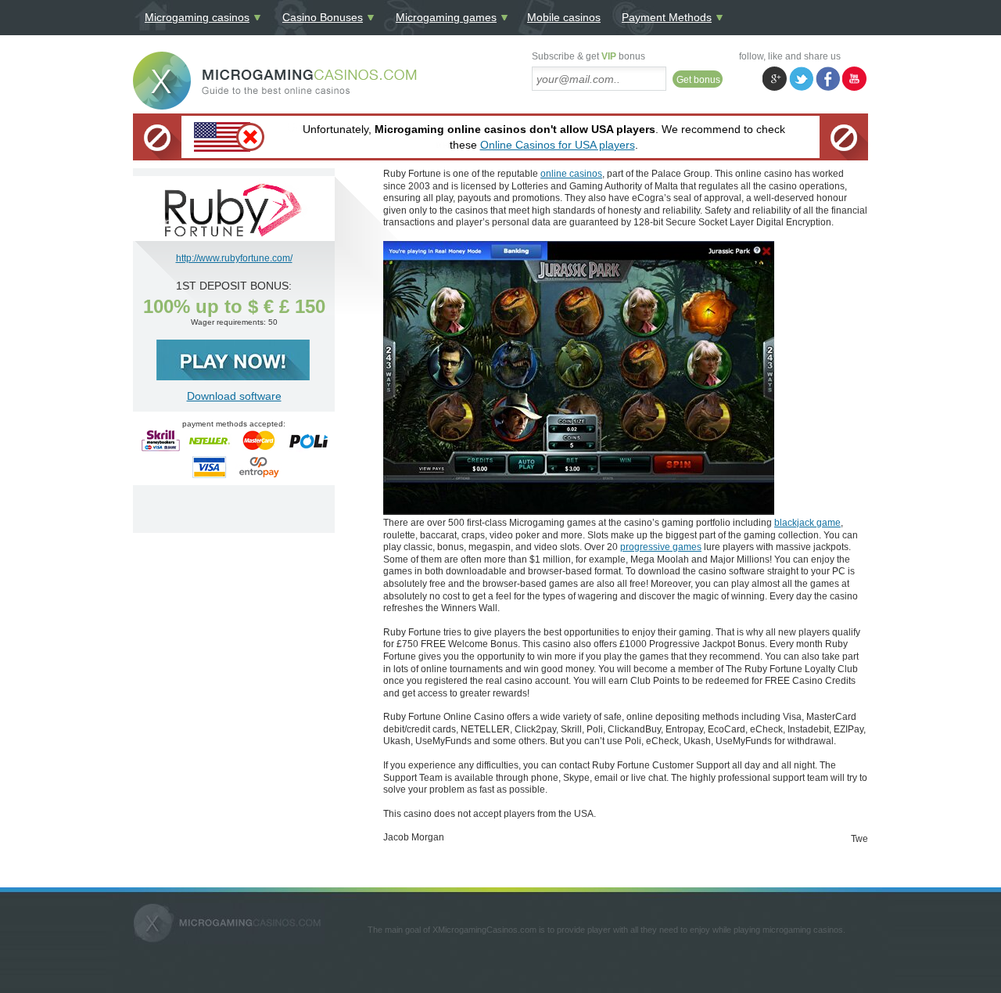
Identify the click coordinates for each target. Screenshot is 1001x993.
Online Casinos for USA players (557, 145)
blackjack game (807, 522)
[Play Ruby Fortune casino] (234, 235)
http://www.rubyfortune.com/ (234, 258)
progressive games (660, 546)
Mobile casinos (564, 17)
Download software (234, 396)
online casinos (571, 173)
